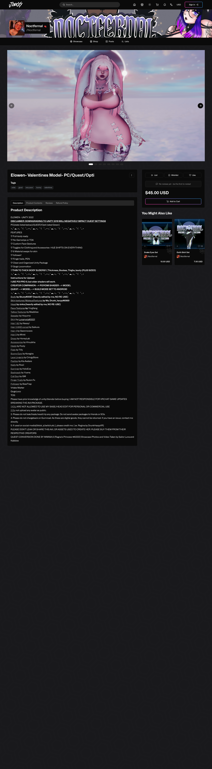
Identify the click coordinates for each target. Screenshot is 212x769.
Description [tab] (18, 203)
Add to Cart (175, 201)
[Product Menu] (131, 175)
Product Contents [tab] (34, 203)
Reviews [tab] (49, 203)
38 (202, 246)
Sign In (192, 4)
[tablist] (72, 203)
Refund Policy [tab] (62, 203)
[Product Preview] (144, 246)
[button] (173, 184)
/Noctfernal (33, 30)
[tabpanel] (72, 325)
